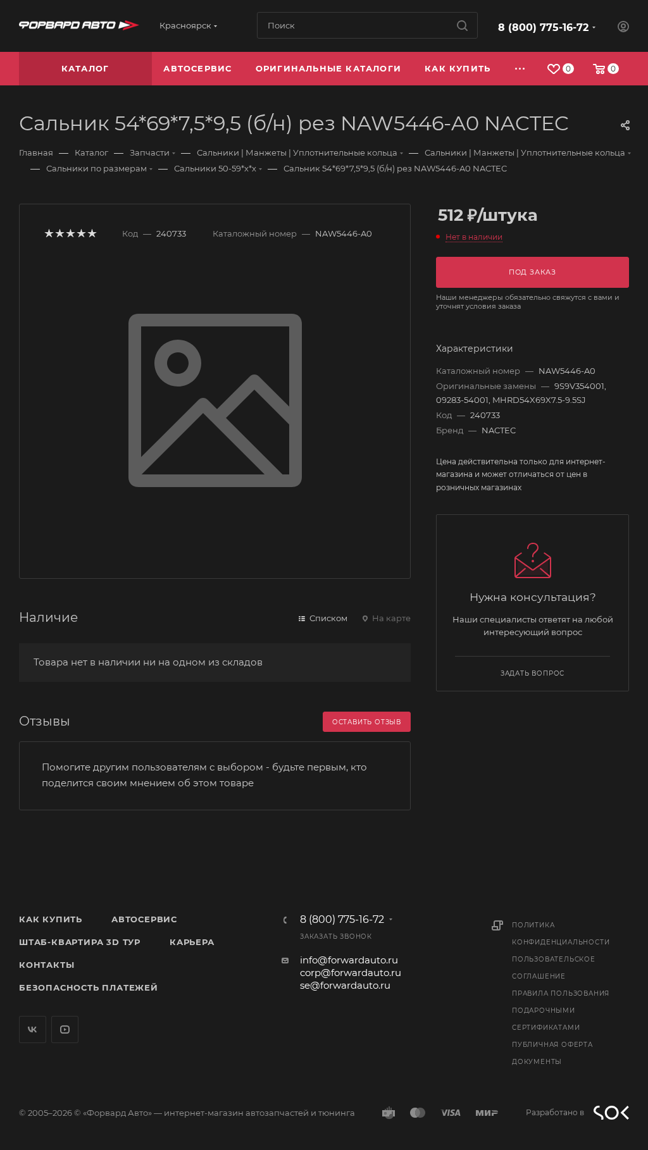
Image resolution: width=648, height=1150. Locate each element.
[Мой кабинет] (623, 28)
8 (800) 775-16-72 (543, 28)
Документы (537, 1062)
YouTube (64, 1029)
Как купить (50, 919)
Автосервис (144, 919)
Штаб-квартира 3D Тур (79, 942)
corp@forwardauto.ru (350, 973)
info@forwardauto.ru (349, 960)
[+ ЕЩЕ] (520, 68)
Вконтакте (32, 1029)
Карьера (192, 942)
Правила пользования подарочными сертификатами (560, 1010)
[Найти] (462, 25)
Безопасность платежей (88, 987)
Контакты (46, 965)
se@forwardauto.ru (345, 985)
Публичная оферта (552, 1045)
